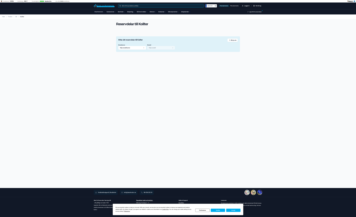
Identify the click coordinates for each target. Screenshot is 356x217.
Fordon (10, 16)
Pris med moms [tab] (224, 5)
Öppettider (139, 200)
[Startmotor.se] (104, 6)
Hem (3, 16)
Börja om (233, 40)
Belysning (130, 12)
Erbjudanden (185, 12)
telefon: (150, 200)
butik (144, 200)
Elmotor (152, 12)
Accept (233, 210)
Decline (218, 210)
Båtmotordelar (141, 12)
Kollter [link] (22, 16)
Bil (16, 16)
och (147, 200)
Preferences (202, 210)
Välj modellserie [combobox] (125, 48)
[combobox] (161, 6)
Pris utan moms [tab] (234, 5)
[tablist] (229, 6)
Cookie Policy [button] (165, 209)
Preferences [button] (127, 211)
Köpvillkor (181, 202)
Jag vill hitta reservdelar (255, 12)
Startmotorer (98, 12)
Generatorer (110, 12)
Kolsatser (161, 12)
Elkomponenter (172, 12)
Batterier (120, 12)
